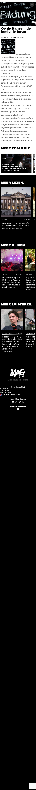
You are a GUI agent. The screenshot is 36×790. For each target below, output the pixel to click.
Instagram (16, 401)
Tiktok (19, 401)
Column (4, 219)
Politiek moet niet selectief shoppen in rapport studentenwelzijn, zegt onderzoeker (14, 167)
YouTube (13, 401)
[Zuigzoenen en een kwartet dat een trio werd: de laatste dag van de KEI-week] (12, 260)
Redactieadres (5, 391)
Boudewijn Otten (6, 37)
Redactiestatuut (6, 392)
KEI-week (5, 274)
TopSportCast (7, 333)
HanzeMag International (12, 395)
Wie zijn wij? (4, 389)
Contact (18, 409)
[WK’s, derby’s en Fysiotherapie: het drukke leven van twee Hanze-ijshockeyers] (12, 319)
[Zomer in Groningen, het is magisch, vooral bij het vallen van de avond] (16, 202)
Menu (32, 4)
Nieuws (22, 37)
